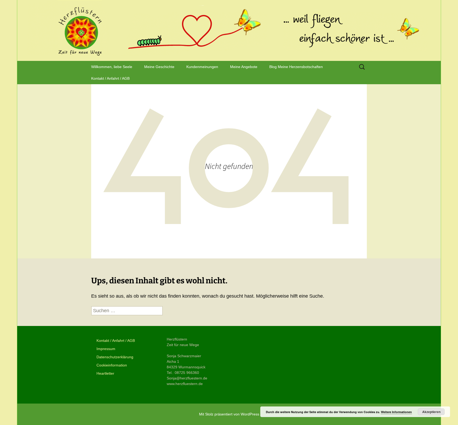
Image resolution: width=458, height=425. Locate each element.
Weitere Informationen (396, 412)
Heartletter (105, 373)
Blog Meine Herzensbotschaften (296, 67)
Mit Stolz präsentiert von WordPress (229, 414)
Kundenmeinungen (202, 67)
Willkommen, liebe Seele (111, 67)
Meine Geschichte (159, 67)
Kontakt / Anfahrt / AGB (110, 78)
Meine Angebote (243, 67)
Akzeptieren (431, 411)
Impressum (105, 349)
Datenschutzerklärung (114, 357)
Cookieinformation (111, 365)
